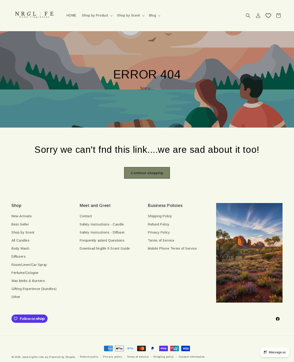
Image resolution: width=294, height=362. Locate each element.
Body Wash (20, 248)
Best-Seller (20, 224)
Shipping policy (163, 356)
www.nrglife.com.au (35, 357)
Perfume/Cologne (25, 273)
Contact (86, 216)
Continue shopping (147, 173)
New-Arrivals (21, 216)
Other (15, 297)
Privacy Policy (159, 232)
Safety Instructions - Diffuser (102, 232)
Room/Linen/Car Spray (29, 265)
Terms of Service (161, 240)
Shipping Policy (160, 216)
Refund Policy (159, 224)
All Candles (20, 240)
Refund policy (89, 356)
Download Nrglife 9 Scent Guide (105, 248)
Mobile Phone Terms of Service (172, 248)
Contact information (192, 356)
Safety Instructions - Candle (102, 224)
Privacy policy (112, 356)
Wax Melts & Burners (28, 281)
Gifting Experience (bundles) (34, 289)
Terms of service (138, 356)
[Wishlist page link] (268, 15)
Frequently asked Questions (102, 240)
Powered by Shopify (62, 357)
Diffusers (18, 256)
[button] (96, 15)
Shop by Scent (22, 232)
